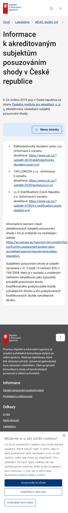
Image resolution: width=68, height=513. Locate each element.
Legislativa (22, 22)
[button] (21, 502)
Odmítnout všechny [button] (33, 492)
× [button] (63, 435)
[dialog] (34, 472)
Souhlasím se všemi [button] (33, 482)
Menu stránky (49, 129)
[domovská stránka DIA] (12, 8)
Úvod (6, 22)
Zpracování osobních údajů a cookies (25, 474)
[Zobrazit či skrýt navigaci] (62, 22)
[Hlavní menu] (60, 8)
